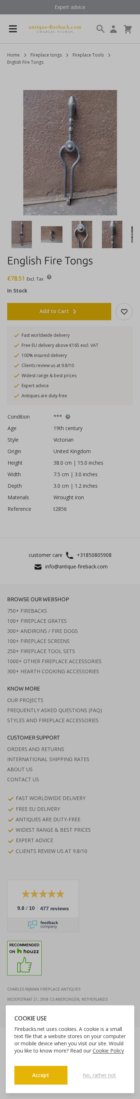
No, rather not (99, 1075)
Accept (40, 1075)
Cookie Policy (108, 1050)
